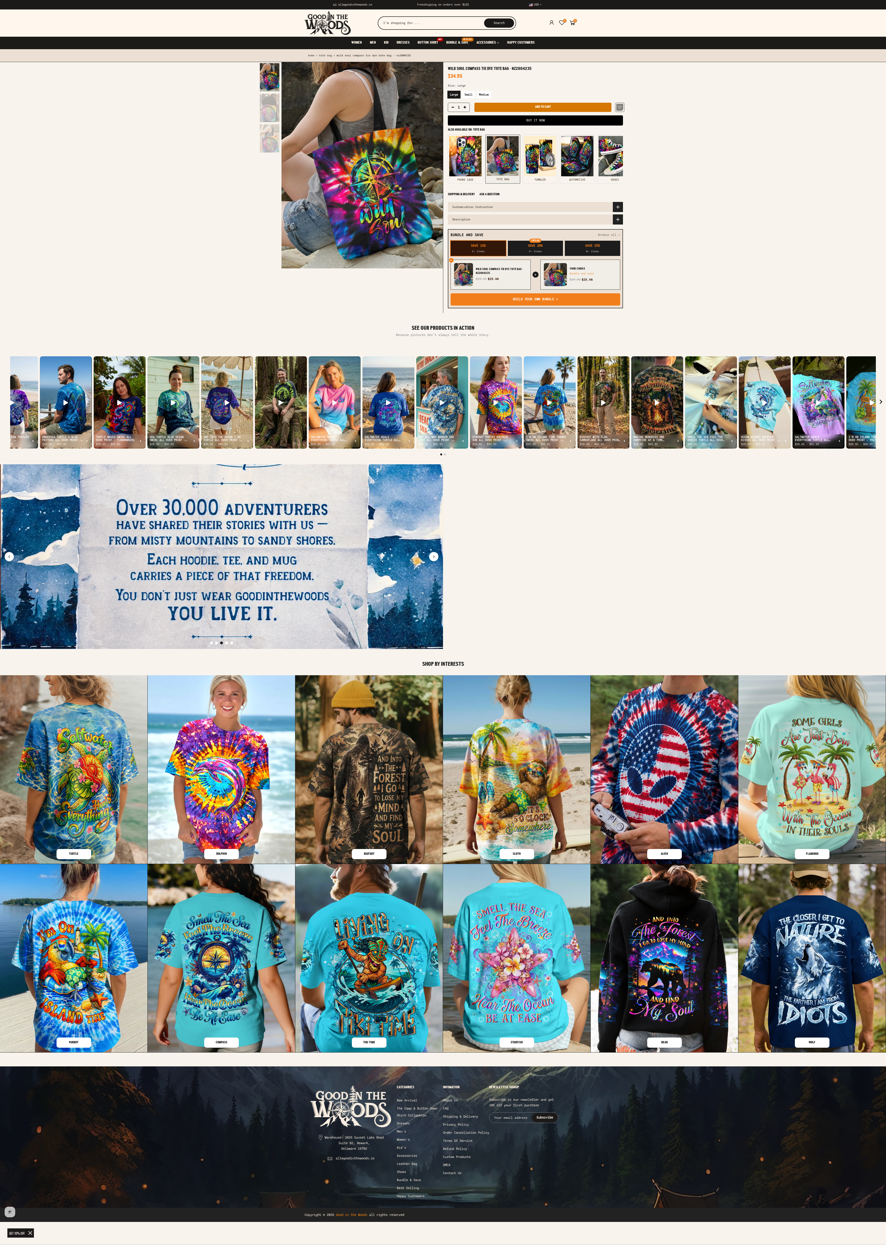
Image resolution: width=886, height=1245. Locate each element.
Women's (403, 1139)
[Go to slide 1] (211, 643)
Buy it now (535, 120)
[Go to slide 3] (221, 643)
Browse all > (609, 235)
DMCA (446, 1165)
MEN (373, 43)
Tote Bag (325, 55)
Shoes (401, 1172)
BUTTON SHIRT (430, 42)
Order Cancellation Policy (466, 1132)
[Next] (435, 165)
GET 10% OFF (17, 1233)
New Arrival (407, 1100)
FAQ (446, 1108)
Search (499, 23)
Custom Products (457, 1157)
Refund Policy (455, 1149)
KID (386, 43)
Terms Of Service (458, 1141)
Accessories (407, 1156)
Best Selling (408, 1188)
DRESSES (403, 43)
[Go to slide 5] (231, 643)
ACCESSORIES (486, 43)
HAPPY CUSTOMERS (521, 43)
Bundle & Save (409, 1180)
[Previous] (289, 165)
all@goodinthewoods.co (355, 4)
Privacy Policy (456, 1124)
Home (311, 55)
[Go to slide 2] (216, 643)
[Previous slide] (9, 556)
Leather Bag (407, 1164)
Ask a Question (489, 194)
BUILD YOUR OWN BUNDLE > (535, 299)
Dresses (403, 1123)
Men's (401, 1131)
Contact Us (452, 1173)
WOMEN (356, 43)
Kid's (401, 1147)
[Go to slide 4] (226, 643)
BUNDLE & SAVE (459, 42)
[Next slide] (433, 556)
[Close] (30, 1233)
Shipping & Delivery (461, 194)
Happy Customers (411, 1196)
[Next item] (881, 402)
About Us (450, 1100)
